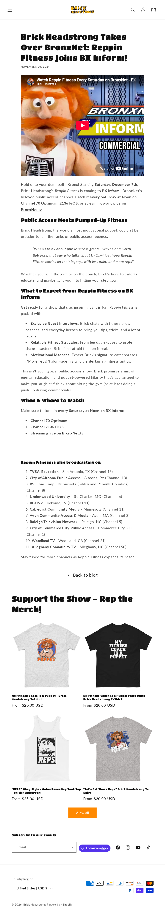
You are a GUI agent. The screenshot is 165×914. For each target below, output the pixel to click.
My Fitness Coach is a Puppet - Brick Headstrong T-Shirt (39, 697)
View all (82, 813)
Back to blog (85, 575)
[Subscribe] (71, 847)
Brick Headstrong (34, 904)
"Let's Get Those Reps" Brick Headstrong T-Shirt (115, 791)
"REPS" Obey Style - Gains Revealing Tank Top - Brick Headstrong (46, 791)
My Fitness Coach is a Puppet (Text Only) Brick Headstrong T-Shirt (114, 697)
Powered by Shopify (60, 904)
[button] (10, 10)
